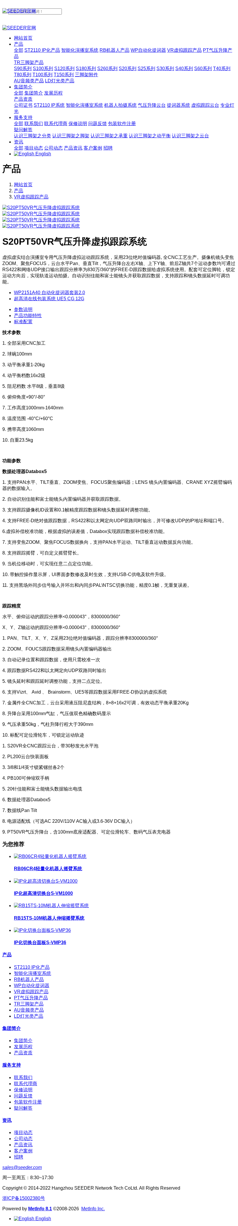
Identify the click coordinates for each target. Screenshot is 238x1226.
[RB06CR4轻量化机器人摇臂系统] (50, 856)
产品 (18, 190)
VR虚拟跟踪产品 (31, 196)
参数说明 (23, 309)
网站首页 (23, 37)
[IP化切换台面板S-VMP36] (42, 930)
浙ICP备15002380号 (23, 1198)
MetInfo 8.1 (40, 1208)
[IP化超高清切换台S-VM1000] (45, 881)
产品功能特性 (28, 315)
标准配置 (23, 321)
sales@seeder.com (22, 1167)
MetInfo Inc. (93, 1208)
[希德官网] (119, 11)
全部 (18, 50)
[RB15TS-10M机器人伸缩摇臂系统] (51, 905)
